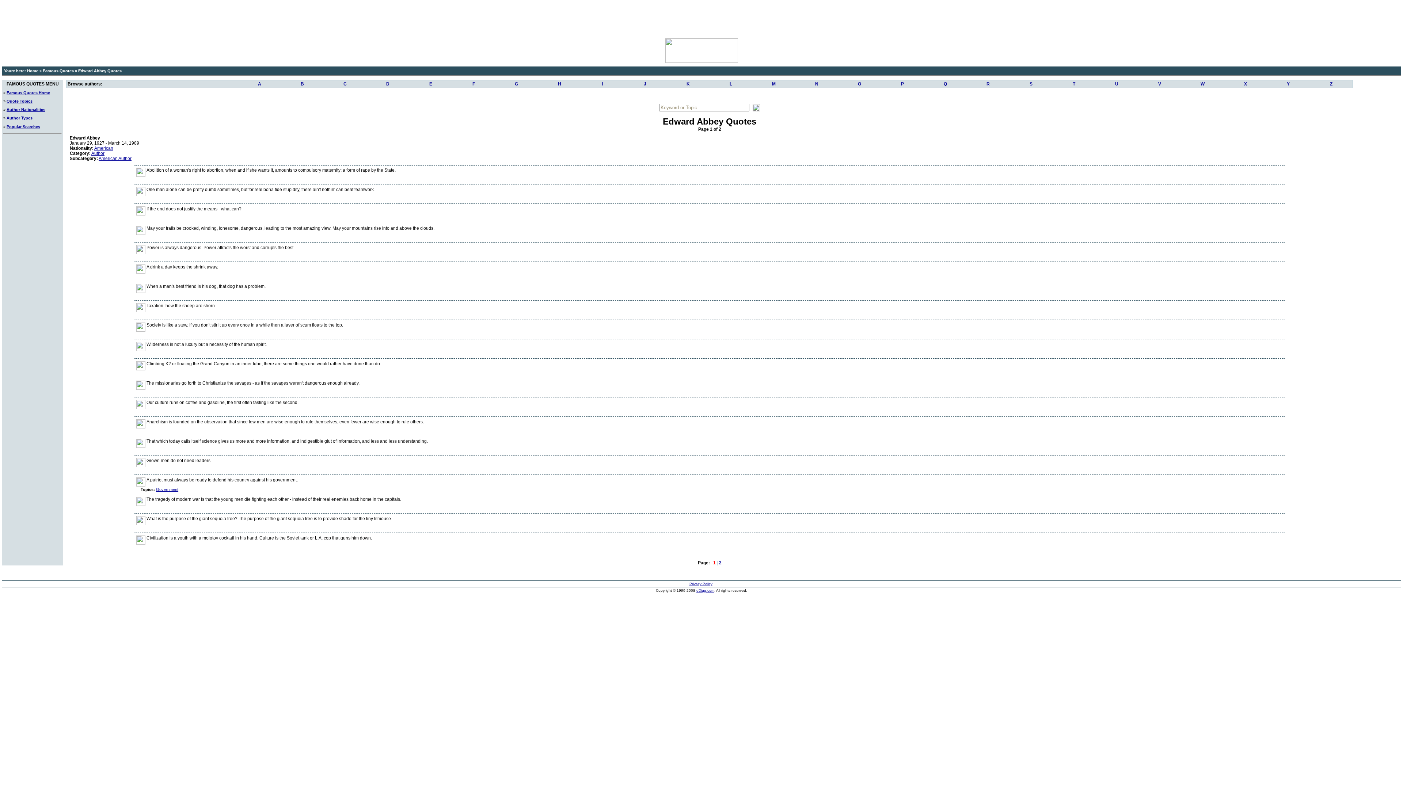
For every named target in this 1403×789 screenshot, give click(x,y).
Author (97, 153)
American (103, 148)
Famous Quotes (58, 71)
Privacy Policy (700, 584)
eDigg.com (705, 590)
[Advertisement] (701, 18)
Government (167, 489)
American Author (115, 158)
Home (32, 71)
